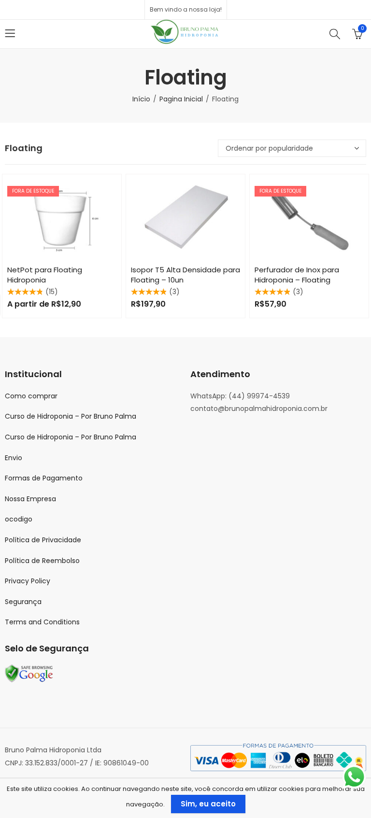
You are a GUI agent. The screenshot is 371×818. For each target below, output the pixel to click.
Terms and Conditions (42, 622)
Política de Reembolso (42, 560)
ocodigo (18, 519)
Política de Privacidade (43, 540)
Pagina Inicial (181, 99)
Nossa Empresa (30, 499)
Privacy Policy (27, 581)
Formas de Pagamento (44, 478)
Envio (13, 458)
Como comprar (31, 396)
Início (141, 99)
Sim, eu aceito (208, 804)
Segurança (23, 601)
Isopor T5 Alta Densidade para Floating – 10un (185, 275)
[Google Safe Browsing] (29, 673)
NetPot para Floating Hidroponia (44, 275)
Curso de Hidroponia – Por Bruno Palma (70, 416)
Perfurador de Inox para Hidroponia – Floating (297, 275)
